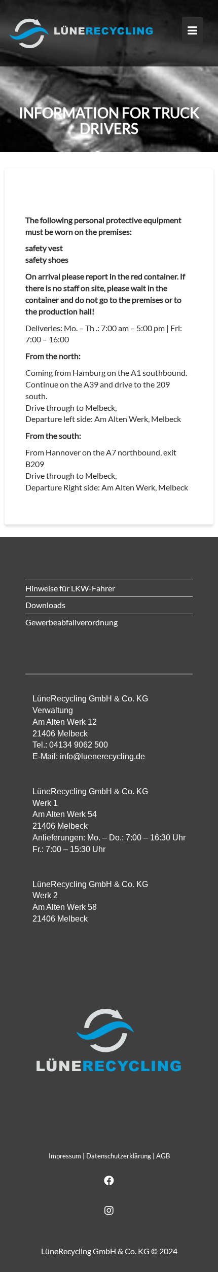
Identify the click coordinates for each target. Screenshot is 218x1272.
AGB (163, 1156)
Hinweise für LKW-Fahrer (70, 588)
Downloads (45, 605)
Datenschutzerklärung (118, 1156)
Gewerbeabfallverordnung (71, 622)
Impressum (65, 1156)
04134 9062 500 (78, 744)
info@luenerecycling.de (102, 756)
